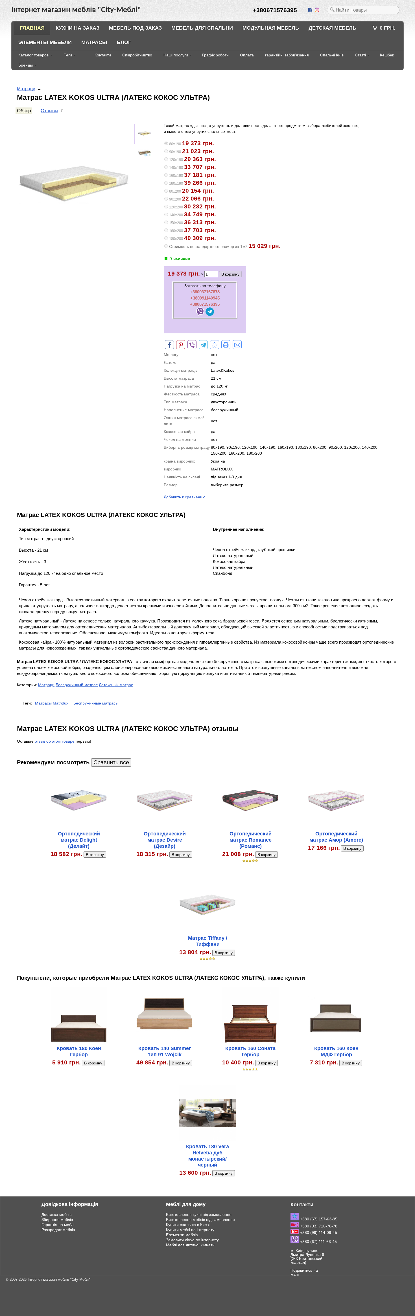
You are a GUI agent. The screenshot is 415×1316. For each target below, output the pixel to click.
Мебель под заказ (135, 28)
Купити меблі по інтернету (190, 1229)
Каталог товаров (33, 55)
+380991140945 (205, 298)
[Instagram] (317, 10)
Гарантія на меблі (58, 1224)
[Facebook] (311, 10)
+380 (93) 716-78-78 (318, 1226)
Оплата (247, 55)
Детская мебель (332, 28)
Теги (68, 55)
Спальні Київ (332, 55)
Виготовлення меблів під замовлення (200, 1219)
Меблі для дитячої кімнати (190, 1245)
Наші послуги (175, 55)
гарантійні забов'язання (287, 55)
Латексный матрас (116, 685)
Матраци (26, 88)
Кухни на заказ (77, 28)
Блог (124, 42)
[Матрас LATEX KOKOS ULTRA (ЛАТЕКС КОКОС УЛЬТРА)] (214, 344)
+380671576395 (205, 304)
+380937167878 (205, 291)
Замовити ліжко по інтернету (192, 1240)
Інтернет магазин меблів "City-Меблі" (59, 1279)
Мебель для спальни (202, 28)
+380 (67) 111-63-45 (318, 1241)
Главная (32, 28)
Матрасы (94, 42)
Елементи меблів (182, 1235)
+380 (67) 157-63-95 (318, 1219)
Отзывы (49, 110)
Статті (360, 55)
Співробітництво (137, 55)
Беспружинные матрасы (95, 703)
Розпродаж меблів (58, 1229)
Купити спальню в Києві (187, 1224)
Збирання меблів (57, 1219)
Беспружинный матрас (77, 685)
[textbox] (363, 10)
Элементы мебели (45, 42)
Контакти (103, 55)
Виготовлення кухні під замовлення (198, 1214)
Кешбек (387, 55)
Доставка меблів (56, 1214)
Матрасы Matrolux (51, 703)
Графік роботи (215, 55)
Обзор (24, 110)
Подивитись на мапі (304, 1272)
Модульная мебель (271, 28)
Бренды (25, 65)
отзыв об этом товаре (55, 741)
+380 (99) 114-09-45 (318, 1232)
